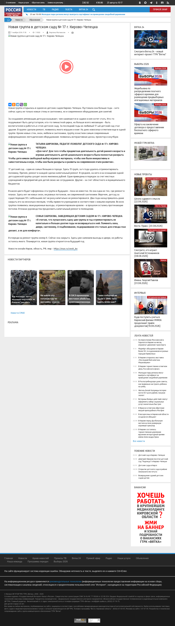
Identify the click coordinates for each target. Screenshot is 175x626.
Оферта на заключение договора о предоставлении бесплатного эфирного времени (149, 129)
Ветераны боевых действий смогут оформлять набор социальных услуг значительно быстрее (153, 401)
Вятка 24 (83, 9)
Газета (68, 9)
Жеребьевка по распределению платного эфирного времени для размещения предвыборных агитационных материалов (149, 94)
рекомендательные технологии (65, 581)
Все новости (139, 441)
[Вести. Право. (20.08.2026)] (150, 214)
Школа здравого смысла (156, 179)
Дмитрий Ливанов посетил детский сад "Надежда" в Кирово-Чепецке (153, 460)
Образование (34, 20)
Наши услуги (23, 3)
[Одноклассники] (13, 104)
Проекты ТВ (60, 558)
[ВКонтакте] (10, 104)
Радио (55, 9)
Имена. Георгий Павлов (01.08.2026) (146, 282)
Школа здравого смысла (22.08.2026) (147, 200)
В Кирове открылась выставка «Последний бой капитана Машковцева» (151, 360)
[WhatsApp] (25, 104)
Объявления (142, 558)
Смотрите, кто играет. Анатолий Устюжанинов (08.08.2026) (146, 253)
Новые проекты (143, 174)
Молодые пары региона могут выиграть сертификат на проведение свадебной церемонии (83, 14)
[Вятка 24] (150, 39)
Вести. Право (161, 206)
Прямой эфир (160, 9)
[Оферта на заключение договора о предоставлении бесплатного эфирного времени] (150, 112)
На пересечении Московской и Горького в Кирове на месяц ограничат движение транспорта (152, 342)
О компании (11, 3)
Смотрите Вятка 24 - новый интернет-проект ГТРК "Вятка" (150, 53)
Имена (163, 260)
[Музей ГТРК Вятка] (150, 155)
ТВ (44, 9)
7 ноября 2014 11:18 (18, 32)
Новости (31, 9)
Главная (8, 558)
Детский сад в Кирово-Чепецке (151, 455)
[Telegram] (17, 104)
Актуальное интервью (157, 297)
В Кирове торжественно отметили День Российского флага (152, 367)
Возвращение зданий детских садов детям (150, 476)
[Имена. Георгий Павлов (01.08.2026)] (150, 268)
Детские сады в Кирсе (147, 465)
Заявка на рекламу (55, 3)
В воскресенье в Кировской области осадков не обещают (153, 415)
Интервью (140, 293)
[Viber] (21, 104)
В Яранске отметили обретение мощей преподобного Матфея (151, 409)
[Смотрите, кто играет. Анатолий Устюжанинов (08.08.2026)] (150, 238)
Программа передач (38, 561)
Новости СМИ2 (18, 313)
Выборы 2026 (141, 64)
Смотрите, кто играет (157, 230)
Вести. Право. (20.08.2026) (148, 226)
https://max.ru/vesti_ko (66, 248)
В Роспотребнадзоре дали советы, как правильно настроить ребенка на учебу (152, 383)
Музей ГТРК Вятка (144, 143)
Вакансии (140, 487)
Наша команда (14, 561)
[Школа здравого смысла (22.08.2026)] (150, 186)
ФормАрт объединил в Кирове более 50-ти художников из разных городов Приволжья (153, 351)
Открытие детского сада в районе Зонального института (152, 470)
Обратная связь (38, 3)
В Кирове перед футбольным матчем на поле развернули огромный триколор (150, 423)
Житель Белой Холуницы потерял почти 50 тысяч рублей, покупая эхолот (152, 392)
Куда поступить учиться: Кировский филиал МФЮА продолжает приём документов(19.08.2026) (148, 321)
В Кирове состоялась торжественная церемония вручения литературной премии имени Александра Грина (151, 433)
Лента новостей (143, 335)
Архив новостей (40, 558)
